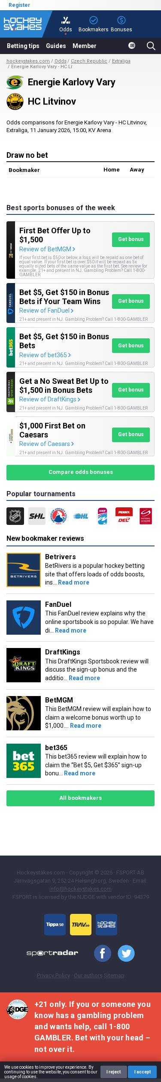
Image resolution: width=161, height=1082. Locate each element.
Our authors (88, 975)
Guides (56, 45)
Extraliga (121, 61)
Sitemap (114, 975)
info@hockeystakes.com (80, 889)
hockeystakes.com (28, 61)
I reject (113, 1072)
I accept (142, 1072)
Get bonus (131, 239)
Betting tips (23, 45)
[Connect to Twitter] (123, 954)
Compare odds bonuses (81, 472)
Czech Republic (89, 61)
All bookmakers (80, 798)
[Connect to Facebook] (99, 954)
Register (19, 5)
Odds (61, 61)
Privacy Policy (53, 975)
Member (85, 45)
